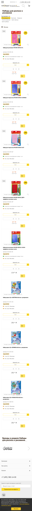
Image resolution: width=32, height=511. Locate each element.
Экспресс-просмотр (8, 44)
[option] (16, 448)
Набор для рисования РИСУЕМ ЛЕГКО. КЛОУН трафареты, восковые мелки (14, 248)
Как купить (5, 466)
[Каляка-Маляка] (8, 448)
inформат (10, 6)
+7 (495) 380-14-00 (25, 2)
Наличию (13, 18)
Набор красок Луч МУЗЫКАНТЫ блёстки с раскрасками (13, 398)
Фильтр (6, 27)
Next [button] (29, 448)
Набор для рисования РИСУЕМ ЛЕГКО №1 (13, 47)
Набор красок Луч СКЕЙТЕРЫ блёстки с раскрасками (15, 297)
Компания (4, 461)
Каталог (4, 470)
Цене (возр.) (15, 20)
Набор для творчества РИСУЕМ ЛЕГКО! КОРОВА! (15, 97)
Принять (16, 509)
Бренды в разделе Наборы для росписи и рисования (14, 439)
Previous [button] (3, 448)
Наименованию (6, 20)
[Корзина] (29, 5)
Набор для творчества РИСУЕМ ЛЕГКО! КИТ (13, 147)
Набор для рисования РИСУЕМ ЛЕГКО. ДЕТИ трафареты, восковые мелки (13, 198)
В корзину (22, 76)
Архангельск (12, 2)
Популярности (6, 18)
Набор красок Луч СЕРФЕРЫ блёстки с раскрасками (15, 347)
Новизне (19, 18)
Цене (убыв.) (5, 21)
